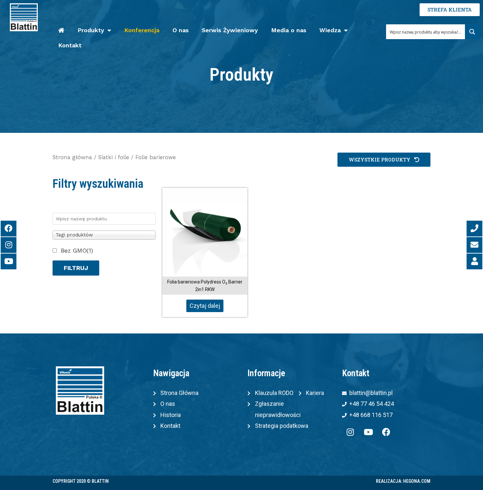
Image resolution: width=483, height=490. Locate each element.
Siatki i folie (113, 157)
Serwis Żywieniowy (230, 30)
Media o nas (288, 30)
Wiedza (330, 30)
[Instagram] (350, 432)
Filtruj (76, 267)
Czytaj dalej (205, 305)
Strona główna (72, 157)
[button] (383, 160)
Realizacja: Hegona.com (403, 481)
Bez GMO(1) (77, 250)
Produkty (91, 30)
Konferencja (141, 30)
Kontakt (69, 45)
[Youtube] (368, 432)
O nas (180, 30)
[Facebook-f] (386, 432)
